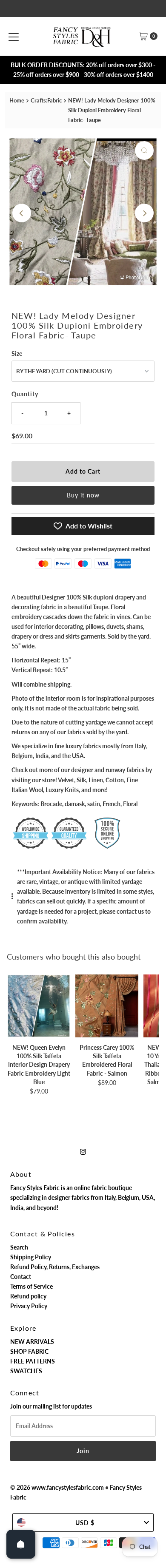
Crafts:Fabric (46, 100)
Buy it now (83, 495)
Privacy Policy (28, 1305)
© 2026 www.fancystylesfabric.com (57, 1487)
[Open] (20, 1544)
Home (16, 100)
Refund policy (28, 1296)
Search (19, 1247)
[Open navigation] (13, 36)
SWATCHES (26, 1371)
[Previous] (21, 213)
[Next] (144, 213)
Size (16, 353)
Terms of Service (31, 1286)
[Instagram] (83, 1151)
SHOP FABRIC (29, 1351)
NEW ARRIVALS (32, 1341)
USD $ (84, 1522)
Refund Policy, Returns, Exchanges (55, 1266)
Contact (20, 1276)
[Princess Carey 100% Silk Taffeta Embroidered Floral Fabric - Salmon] (106, 1006)
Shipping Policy (30, 1257)
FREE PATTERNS (32, 1361)
